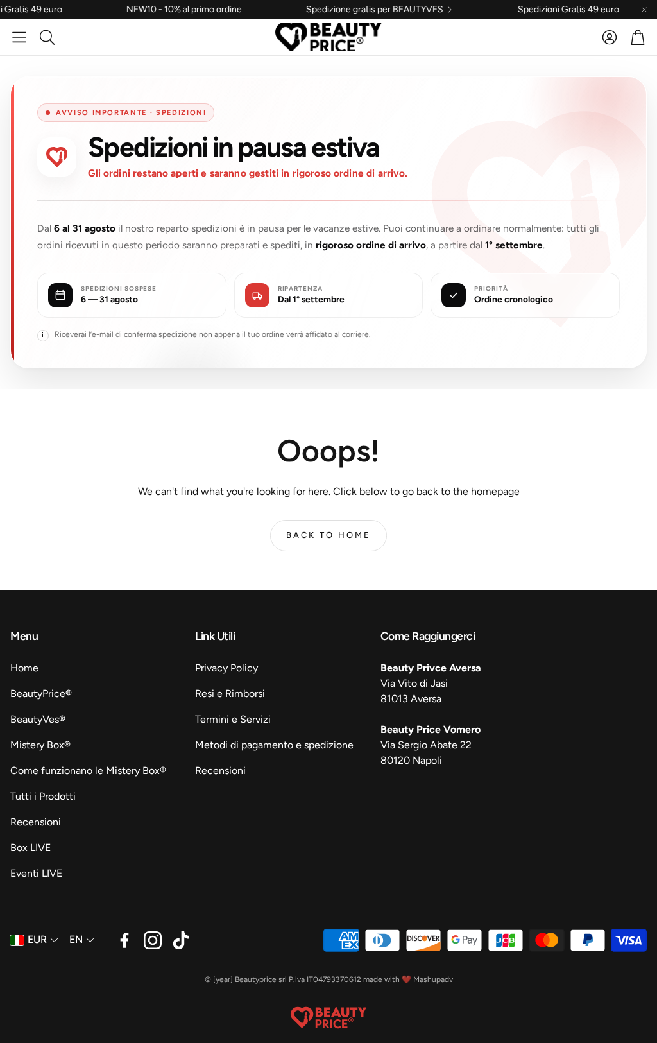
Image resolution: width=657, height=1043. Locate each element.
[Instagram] (153, 940)
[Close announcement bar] (644, 9)
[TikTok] (181, 940)
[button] (19, 37)
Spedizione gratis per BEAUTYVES (333, 9)
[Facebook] (124, 940)
